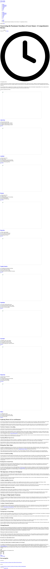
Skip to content (2, 0)
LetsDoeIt (2, 156)
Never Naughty (2, 1)
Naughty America (3, 266)
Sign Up (1, 125)
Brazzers (2, 193)
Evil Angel (2, 338)
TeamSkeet (2, 302)
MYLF (1, 411)
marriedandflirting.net (3, 546)
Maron (1, 555)
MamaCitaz (2, 374)
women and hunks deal (13, 433)
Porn (4, 23)
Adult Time (2, 120)
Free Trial (1, 162)
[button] (2, 556)
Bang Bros (2, 230)
